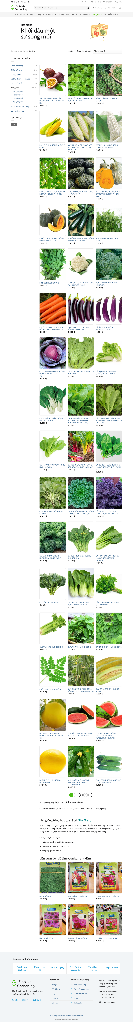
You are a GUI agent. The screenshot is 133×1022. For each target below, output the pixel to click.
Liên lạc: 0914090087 (104, 2)
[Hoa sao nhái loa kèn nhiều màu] (109, 877)
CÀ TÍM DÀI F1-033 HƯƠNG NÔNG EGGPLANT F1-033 (78, 328)
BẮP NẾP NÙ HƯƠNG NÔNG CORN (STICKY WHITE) (107, 146)
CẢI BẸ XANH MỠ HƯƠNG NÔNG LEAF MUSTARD (52, 466)
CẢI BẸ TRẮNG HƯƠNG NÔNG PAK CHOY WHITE (51, 419)
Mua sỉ (76, 998)
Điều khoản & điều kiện (64, 1016)
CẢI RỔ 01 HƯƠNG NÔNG (49, 603)
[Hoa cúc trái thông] (53, 919)
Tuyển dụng (53, 1016)
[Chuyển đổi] (36, 87)
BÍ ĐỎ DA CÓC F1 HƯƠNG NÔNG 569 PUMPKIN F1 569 (80, 193)
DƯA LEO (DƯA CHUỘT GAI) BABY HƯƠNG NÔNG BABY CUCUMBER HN (78, 782)
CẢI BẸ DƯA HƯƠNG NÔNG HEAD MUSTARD (81, 373)
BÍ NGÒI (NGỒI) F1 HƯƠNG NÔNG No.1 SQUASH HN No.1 (81, 239)
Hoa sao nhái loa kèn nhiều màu (107, 896)
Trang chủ (14, 51)
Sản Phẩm (85, 2)
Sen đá (74, 14)
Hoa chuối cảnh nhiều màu (77, 896)
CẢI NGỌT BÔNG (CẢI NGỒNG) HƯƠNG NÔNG (79, 557)
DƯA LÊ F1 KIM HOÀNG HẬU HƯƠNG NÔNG (50, 781)
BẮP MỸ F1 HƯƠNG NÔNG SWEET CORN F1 (52, 146)
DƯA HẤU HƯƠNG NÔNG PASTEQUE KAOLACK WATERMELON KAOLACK (106, 735)
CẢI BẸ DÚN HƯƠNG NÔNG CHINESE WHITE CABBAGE (106, 373)
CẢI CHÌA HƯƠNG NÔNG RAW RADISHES (51, 512)
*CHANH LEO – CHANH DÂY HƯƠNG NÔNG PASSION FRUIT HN (51, 100)
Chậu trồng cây (61, 14)
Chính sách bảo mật (77, 1016)
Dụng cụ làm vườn (44, 14)
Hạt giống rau (18, 101)
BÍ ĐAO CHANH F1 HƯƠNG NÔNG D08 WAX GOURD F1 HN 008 (52, 193)
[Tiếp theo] (90, 795)
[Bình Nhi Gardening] (21, 8)
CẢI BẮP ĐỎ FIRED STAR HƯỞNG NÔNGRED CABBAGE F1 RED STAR (52, 374)
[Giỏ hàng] (120, 8)
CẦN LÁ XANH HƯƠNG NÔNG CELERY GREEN (107, 604)
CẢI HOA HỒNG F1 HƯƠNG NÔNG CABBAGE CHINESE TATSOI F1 (81, 512)
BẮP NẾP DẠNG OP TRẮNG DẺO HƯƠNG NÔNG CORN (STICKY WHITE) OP (80, 147)
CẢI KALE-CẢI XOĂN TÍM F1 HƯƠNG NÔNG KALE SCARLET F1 (108, 512)
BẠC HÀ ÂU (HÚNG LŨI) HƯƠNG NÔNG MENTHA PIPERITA (80, 99)
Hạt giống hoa (18, 95)
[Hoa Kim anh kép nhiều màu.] (109, 919)
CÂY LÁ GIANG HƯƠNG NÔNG (79, 647)
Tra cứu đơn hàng (80, 985)
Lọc (14, 124)
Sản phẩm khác (110, 14)
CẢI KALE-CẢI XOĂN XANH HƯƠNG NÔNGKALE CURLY (50, 557)
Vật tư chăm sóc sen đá (20, 79)
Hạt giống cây (18, 91)
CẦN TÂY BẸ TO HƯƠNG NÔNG (51, 647)
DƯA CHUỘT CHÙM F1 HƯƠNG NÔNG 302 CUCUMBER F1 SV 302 (81, 690)
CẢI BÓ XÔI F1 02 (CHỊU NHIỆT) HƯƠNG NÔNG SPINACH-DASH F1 (108, 467)
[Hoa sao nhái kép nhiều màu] (81, 919)
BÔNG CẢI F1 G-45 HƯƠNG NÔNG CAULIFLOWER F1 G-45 (81, 284)
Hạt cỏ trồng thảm (46, 896)
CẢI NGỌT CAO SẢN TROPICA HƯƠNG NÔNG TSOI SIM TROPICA (107, 558)
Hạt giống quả (18, 98)
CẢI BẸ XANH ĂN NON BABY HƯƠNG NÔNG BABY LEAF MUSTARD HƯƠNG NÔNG (78, 420)
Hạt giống (96, 14)
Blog (92, 2)
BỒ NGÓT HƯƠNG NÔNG (49, 283)
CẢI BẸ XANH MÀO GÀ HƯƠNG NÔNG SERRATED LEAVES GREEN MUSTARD (109, 420)
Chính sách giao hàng (81, 989)
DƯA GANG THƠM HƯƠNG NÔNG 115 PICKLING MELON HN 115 (51, 735)
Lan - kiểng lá (16, 83)
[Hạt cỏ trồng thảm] (53, 877)
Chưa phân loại (17, 65)
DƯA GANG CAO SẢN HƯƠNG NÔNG (107, 690)
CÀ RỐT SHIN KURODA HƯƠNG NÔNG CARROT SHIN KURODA (51, 328)
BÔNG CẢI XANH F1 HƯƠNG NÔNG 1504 (106, 284)
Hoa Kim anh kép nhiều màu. (106, 938)
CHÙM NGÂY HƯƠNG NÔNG (50, 689)
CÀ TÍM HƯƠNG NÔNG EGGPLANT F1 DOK (104, 328)
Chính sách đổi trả (80, 994)
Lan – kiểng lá (84, 14)
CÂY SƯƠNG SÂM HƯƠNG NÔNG (109, 647)
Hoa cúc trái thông (46, 938)
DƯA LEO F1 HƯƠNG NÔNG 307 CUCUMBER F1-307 (108, 781)
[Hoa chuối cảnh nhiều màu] (81, 877)
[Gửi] (88, 8)
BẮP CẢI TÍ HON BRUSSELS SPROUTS (106, 99)
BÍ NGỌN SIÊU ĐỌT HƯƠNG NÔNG (107, 239)
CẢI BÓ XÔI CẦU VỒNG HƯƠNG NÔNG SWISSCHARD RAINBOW (80, 466)
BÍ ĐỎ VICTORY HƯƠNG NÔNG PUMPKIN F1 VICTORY (51, 239)
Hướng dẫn (78, 1003)
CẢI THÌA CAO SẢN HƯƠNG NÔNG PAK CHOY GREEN (78, 604)
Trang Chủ (55, 985)
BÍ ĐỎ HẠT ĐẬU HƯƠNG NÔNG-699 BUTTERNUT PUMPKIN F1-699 (108, 194)
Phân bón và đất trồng (24, 14)
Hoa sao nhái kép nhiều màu (78, 938)
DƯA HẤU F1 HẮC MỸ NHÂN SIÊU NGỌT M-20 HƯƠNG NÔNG (80, 734)
